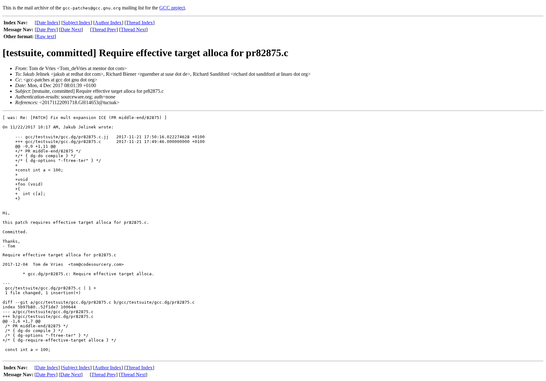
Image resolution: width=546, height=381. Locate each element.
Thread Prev (104, 29)
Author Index (108, 22)
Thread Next (133, 29)
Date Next (71, 29)
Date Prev (46, 29)
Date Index (47, 22)
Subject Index (76, 22)
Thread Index (139, 22)
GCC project (172, 7)
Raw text (45, 36)
